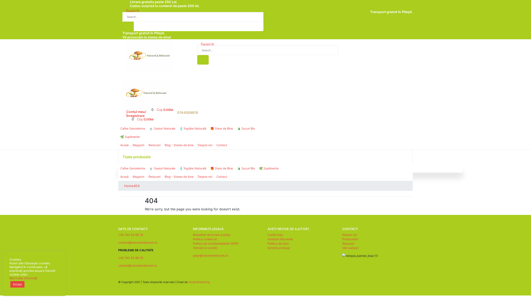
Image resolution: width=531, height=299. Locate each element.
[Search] (128, 26)
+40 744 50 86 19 (130, 235)
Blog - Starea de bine (179, 145)
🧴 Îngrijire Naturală (192, 128)
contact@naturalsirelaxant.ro (137, 242)
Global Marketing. (199, 282)
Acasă (124, 145)
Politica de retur (278, 243)
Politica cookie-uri (205, 239)
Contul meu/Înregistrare (136, 114)
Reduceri (155, 145)
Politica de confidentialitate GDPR (215, 243)
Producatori (350, 239)
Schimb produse (279, 248)
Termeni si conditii (205, 248)
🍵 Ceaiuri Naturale (162, 128)
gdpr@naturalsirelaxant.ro (210, 255)
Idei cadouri (350, 248)
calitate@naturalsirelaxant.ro (137, 265)
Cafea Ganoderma (132, 128)
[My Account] (124, 114)
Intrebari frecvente (280, 239)
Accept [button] (17, 284)
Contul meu (275, 235)
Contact (221, 145)
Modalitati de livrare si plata (211, 235)
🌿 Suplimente (130, 136)
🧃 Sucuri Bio (246, 128)
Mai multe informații (23, 278)
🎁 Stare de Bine (221, 128)
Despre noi (205, 145)
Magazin (138, 145)
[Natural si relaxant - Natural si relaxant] (149, 56)
